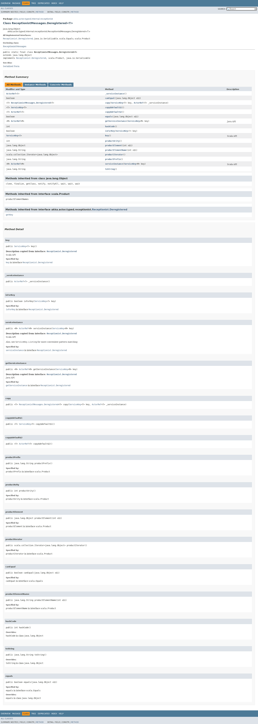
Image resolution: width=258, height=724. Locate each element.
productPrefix (113, 159)
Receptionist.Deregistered (18, 38)
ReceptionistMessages (14, 46)
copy (107, 103)
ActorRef (11, 93)
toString (110, 169)
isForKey (110, 131)
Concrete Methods (61, 84)
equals (108, 116)
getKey (9, 215)
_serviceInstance (114, 93)
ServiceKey (117, 103)
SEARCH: (222, 9)
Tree (33, 3)
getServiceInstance (116, 121)
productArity (112, 141)
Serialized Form (11, 66)
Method (40, 12)
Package (16, 3)
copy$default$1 (113, 107)
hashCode (110, 126)
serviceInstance (114, 164)
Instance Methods (35, 84)
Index (54, 3)
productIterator (114, 154)
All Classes (7, 8)
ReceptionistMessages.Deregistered (30, 103)
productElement (113, 145)
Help (61, 3)
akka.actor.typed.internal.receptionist (33, 19)
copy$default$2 (113, 112)
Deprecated (44, 3)
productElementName (116, 150)
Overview (5, 3)
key (107, 135)
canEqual (110, 98)
